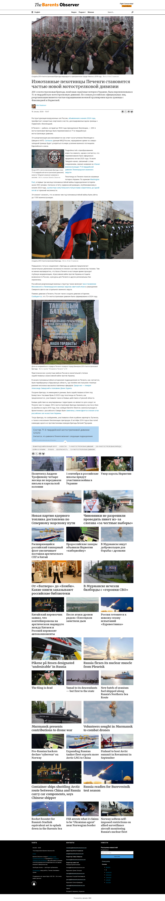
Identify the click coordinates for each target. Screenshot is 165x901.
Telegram (108, 877)
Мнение (91, 12)
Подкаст (82, 12)
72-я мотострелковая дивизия (82, 449)
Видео (73, 12)
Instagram (108, 875)
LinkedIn (108, 880)
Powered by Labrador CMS (82, 898)
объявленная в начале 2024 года (82, 118)
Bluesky (108, 867)
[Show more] (65, 442)
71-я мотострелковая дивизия (81, 446)
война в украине (39, 449)
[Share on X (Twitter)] (125, 111)
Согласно (48, 141)
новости (62, 446)
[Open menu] (32, 12)
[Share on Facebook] (122, 111)
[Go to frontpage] (57, 5)
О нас (34, 853)
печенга (51, 449)
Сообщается (37, 296)
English (37, 12)
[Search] (132, 12)
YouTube (108, 882)
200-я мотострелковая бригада (108, 446)
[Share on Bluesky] (131, 111)
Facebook (109, 872)
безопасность (62, 449)
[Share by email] (128, 111)
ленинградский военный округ (45, 446)
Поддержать (36, 870)
